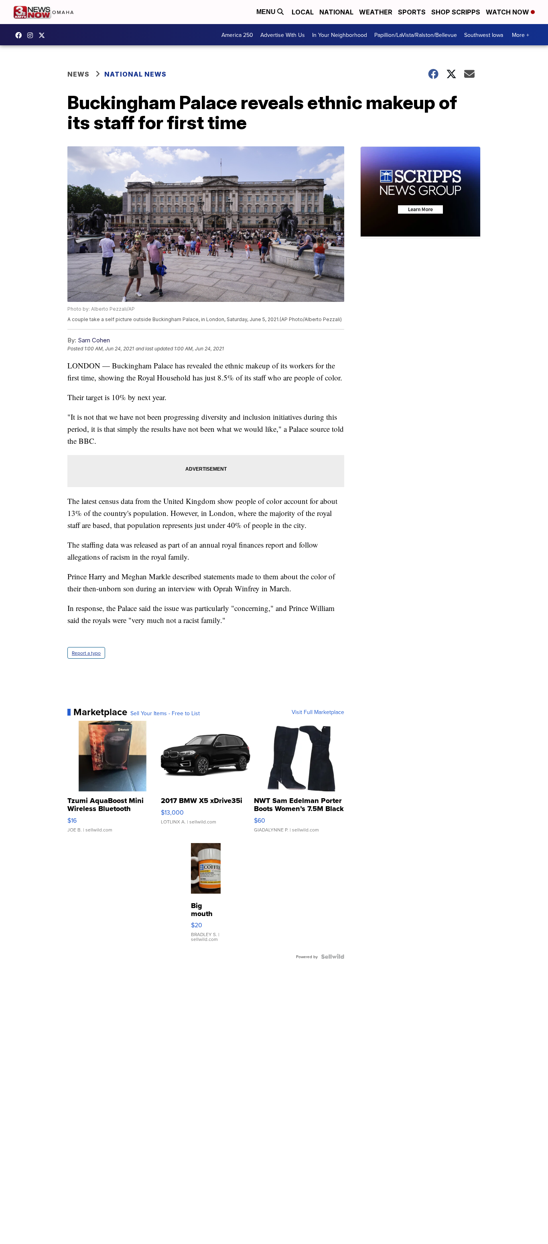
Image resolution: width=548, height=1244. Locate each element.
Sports (412, 12)
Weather (375, 12)
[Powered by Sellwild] (332, 956)
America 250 (237, 35)
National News (135, 74)
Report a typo (86, 652)
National (336, 12)
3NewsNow (20, 35)
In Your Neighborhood (339, 35)
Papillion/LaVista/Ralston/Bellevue (415, 35)
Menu (266, 11)
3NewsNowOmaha (44, 35)
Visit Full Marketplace (318, 712)
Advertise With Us (282, 35)
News (78, 74)
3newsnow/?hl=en (32, 35)
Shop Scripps (455, 12)
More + (520, 35)
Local (303, 12)
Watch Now (508, 12)
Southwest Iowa (483, 35)
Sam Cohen (94, 340)
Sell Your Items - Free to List (165, 713)
